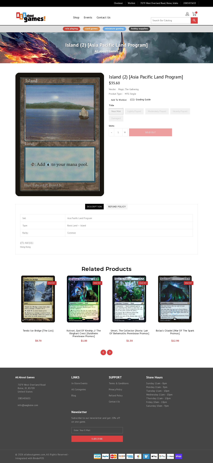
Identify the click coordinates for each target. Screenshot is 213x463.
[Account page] (187, 14)
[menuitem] (76, 17)
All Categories (78, 389)
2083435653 (24, 398)
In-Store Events (79, 383)
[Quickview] (20, 342)
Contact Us (114, 401)
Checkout (118, 3)
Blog (73, 395)
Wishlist (131, 3)
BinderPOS (38, 458)
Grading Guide (143, 99)
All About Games (107, 51)
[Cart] (194, 14)
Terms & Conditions (119, 383)
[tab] (94, 206)
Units (111, 126)
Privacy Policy (115, 389)
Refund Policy (116, 395)
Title (111, 105)
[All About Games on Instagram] (17, 3)
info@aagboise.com (28, 405)
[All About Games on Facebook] (11, 3)
